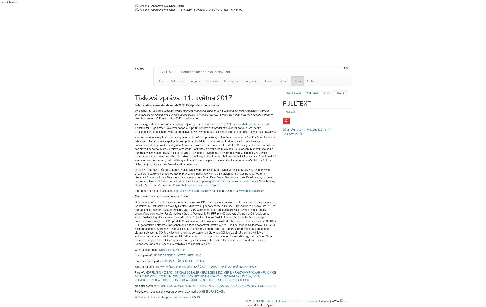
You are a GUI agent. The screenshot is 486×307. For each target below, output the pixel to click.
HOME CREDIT (163, 255)
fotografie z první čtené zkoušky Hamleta (197, 190)
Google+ (324, 301)
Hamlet (203, 114)
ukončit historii (8, 2)
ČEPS (227, 272)
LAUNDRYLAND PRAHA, (237, 276)
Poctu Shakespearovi (185, 185)
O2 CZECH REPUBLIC (187, 255)
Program (194, 81)
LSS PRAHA (166, 71)
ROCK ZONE (237, 286)
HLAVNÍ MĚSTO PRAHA (170, 267)
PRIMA (200, 261)
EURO (272, 286)
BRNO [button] (327, 93)
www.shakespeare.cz (248, 124)
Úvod (162, 81)
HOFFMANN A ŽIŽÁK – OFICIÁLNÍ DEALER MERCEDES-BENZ (184, 272)
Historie (268, 81)
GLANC (178, 286)
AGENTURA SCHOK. (212, 291)
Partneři (283, 81)
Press (297, 81)
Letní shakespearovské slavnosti (206, 71)
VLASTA (189, 286)
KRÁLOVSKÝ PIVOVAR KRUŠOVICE (254, 272)
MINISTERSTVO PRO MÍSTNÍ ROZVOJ (196, 276)
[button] (346, 68)
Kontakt (311, 81)
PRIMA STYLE (204, 286)
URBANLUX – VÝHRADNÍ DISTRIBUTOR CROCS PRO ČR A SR (210, 280)
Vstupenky (177, 81)
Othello (139, 185)
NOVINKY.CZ (164, 286)
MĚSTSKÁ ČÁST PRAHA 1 (203, 267)
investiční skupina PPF (171, 249)
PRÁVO (169, 261)
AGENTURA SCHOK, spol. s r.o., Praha (279, 301)
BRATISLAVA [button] (293, 93)
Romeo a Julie (155, 177)
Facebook (311, 301)
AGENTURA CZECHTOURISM (153, 276)
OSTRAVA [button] (312, 93)
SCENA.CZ (221, 286)
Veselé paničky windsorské (209, 181)
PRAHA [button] (339, 93)
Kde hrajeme (231, 81)
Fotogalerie (251, 81)
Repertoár (212, 81)
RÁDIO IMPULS (184, 261)
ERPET (165, 280)
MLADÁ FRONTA (257, 286)
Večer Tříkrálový (227, 177)
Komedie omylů (248, 181)
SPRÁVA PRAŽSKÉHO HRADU (239, 267)
